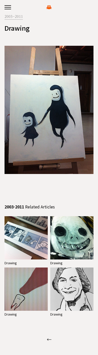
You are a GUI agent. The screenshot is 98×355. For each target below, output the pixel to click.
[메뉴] (8, 8)
